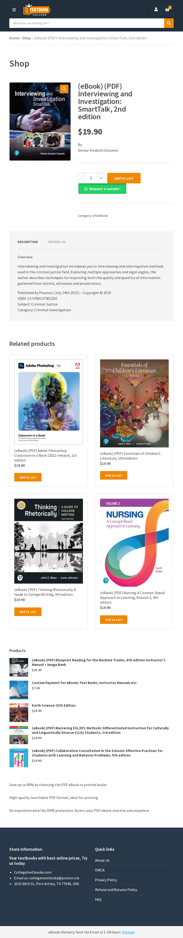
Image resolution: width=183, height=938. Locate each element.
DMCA (99, 870)
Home (14, 38)
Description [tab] (28, 242)
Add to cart (123, 178)
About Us (102, 860)
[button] (64, 89)
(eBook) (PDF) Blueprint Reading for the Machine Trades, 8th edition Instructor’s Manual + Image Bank (98, 662)
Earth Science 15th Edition (54, 705)
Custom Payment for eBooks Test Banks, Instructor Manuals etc (84, 682)
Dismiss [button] (128, 932)
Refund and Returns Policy (116, 889)
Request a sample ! (104, 188)
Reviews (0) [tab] (57, 242)
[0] (167, 10)
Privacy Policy (106, 879)
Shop (26, 38)
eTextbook (100, 215)
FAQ (98, 899)
